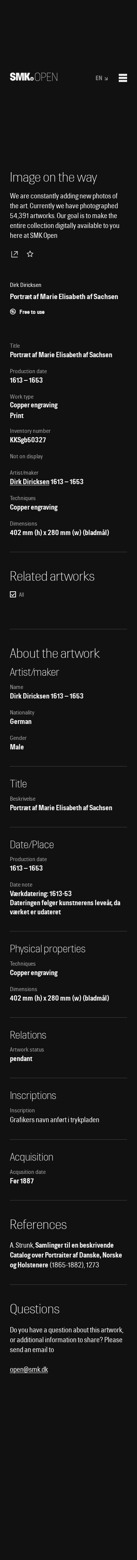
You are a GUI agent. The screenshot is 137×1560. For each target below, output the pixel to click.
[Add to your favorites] (31, 254)
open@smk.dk (29, 1369)
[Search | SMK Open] (33, 78)
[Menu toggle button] (123, 78)
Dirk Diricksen (29, 482)
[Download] (16, 254)
